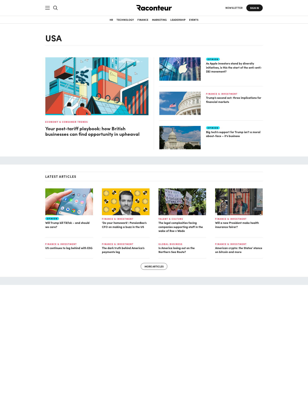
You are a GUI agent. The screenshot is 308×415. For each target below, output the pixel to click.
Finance (142, 19)
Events (193, 19)
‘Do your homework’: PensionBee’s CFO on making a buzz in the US (124, 224)
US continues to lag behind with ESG (69, 248)
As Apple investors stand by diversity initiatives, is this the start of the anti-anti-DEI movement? (234, 67)
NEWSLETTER (234, 7)
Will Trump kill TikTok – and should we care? (67, 224)
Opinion (212, 59)
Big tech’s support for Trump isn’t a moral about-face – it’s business (233, 134)
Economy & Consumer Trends (66, 121)
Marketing (159, 19)
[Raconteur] (154, 8)
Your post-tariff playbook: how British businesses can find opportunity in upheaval (92, 131)
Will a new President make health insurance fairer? (237, 224)
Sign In (254, 8)
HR (111, 19)
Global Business (170, 244)
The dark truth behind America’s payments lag (123, 250)
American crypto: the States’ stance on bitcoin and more (238, 250)
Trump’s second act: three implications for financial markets (233, 99)
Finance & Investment (222, 93)
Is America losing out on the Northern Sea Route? (176, 250)
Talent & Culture (170, 218)
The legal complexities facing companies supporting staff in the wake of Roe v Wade (180, 227)
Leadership (178, 19)
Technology (125, 19)
